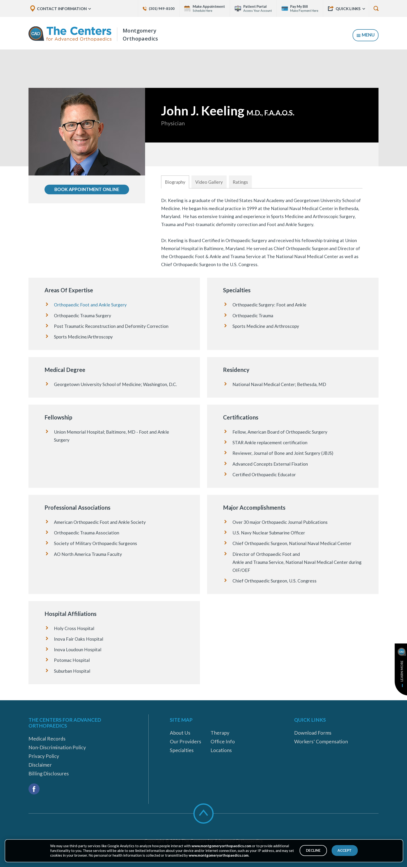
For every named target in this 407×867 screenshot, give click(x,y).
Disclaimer (40, 765)
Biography (175, 182)
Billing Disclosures (48, 773)
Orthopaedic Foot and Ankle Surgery (90, 304)
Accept (345, 850)
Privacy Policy (43, 756)
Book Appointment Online (86, 189)
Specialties (182, 750)
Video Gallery (209, 182)
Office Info (223, 741)
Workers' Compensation (321, 741)
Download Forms (312, 733)
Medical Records (46, 738)
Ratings (240, 182)
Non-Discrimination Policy (57, 747)
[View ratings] (262, 154)
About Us (180, 733)
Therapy (220, 733)
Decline (313, 850)
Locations (221, 750)
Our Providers (185, 741)
